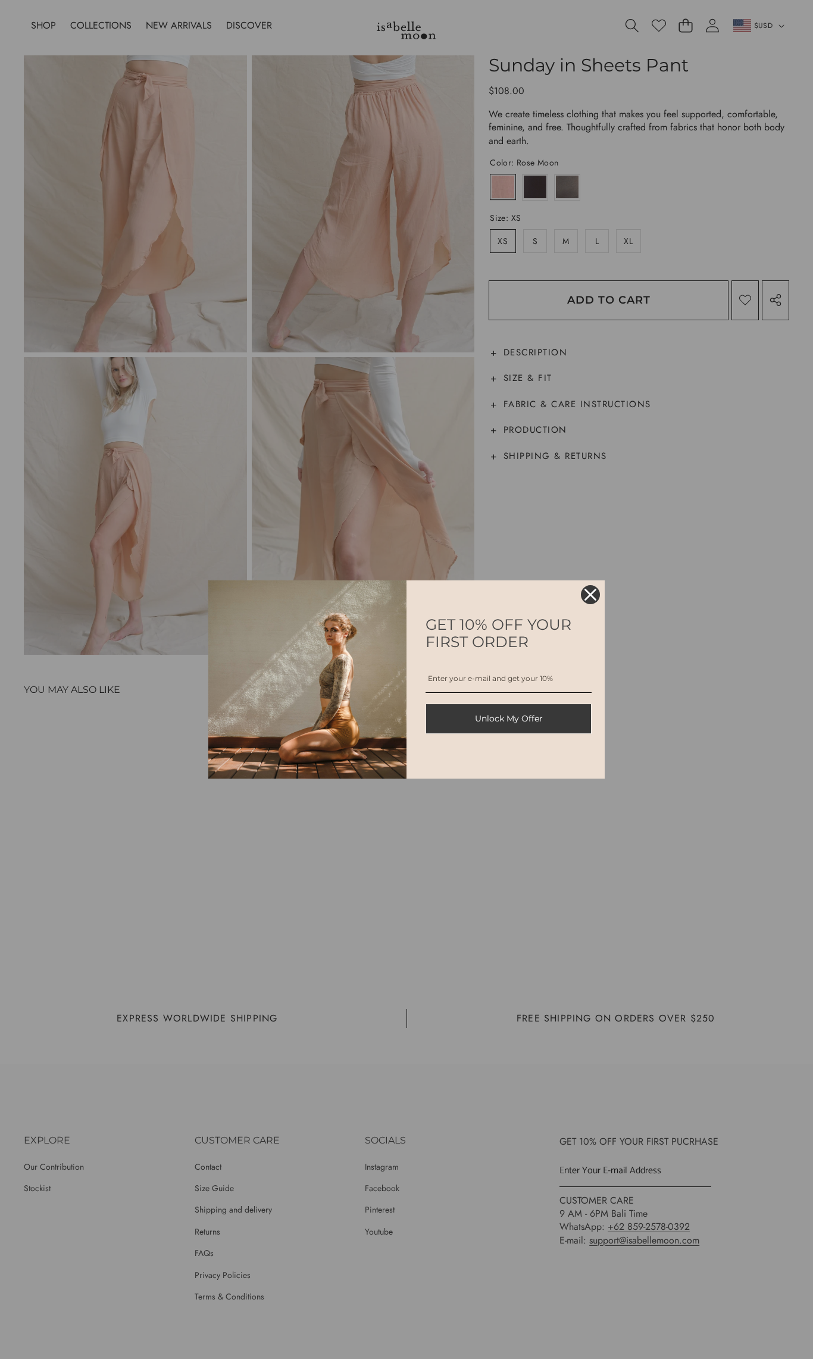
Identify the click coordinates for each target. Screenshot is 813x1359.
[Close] (590, 594)
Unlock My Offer (509, 718)
